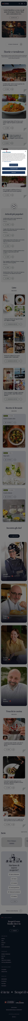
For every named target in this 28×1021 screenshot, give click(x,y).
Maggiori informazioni (7, 161)
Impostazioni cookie (13, 164)
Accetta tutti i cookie (14, 168)
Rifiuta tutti (14, 172)
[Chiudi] (25, 151)
